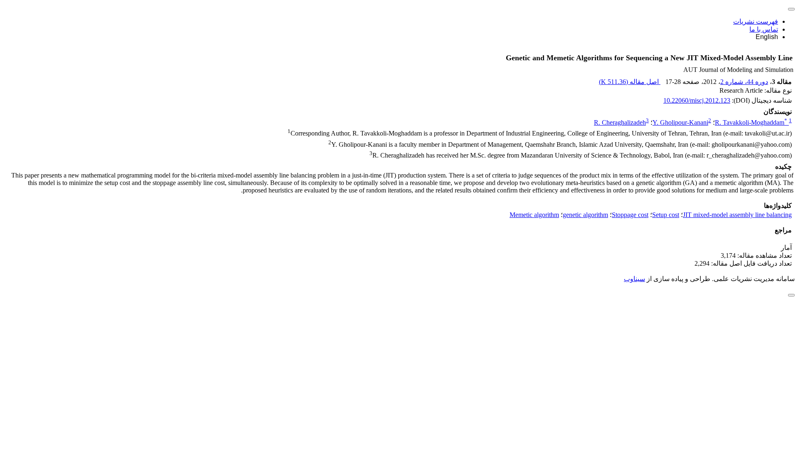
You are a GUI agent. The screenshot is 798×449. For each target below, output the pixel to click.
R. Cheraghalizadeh (620, 122)
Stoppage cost (630, 214)
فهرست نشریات (755, 21)
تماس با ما (763, 29)
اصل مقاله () (629, 81)
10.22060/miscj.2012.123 (696, 100)
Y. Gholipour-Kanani (680, 122)
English (767, 36)
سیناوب (634, 278)
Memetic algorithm (534, 214)
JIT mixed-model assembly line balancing (737, 214)
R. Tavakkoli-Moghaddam (751, 122)
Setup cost (665, 214)
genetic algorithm (585, 214)
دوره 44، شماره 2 (744, 81)
